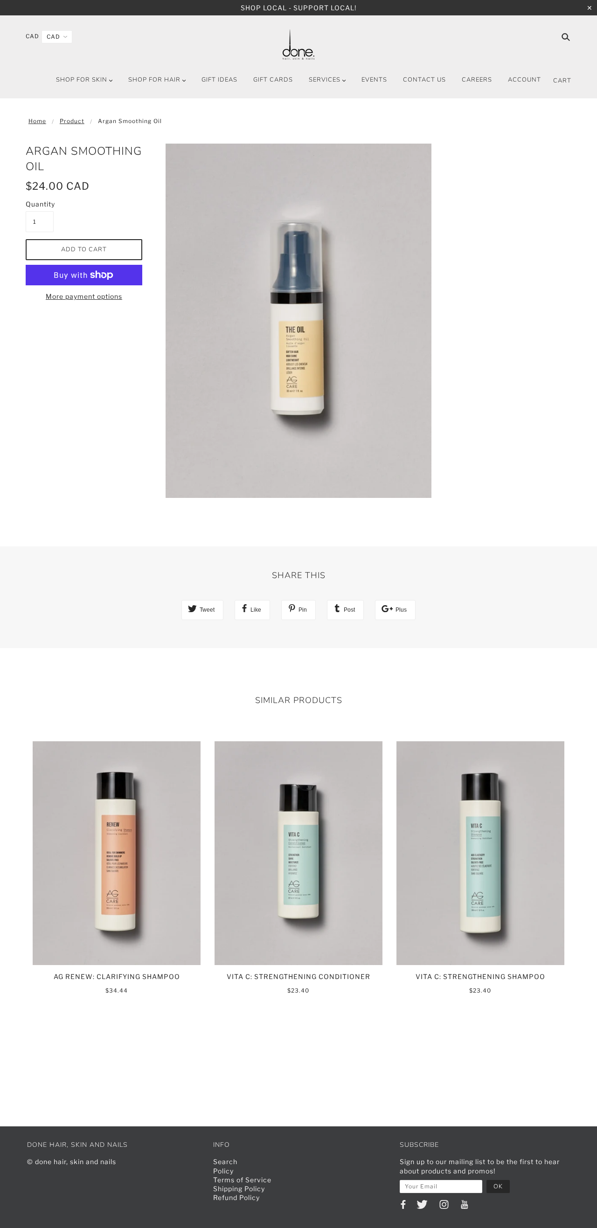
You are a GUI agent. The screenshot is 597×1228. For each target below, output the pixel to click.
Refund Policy (236, 1197)
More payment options (84, 296)
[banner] (298, 44)
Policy (223, 1171)
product (72, 120)
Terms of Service (242, 1180)
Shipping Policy (239, 1189)
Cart (562, 80)
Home (37, 120)
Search (225, 1162)
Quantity (40, 204)
